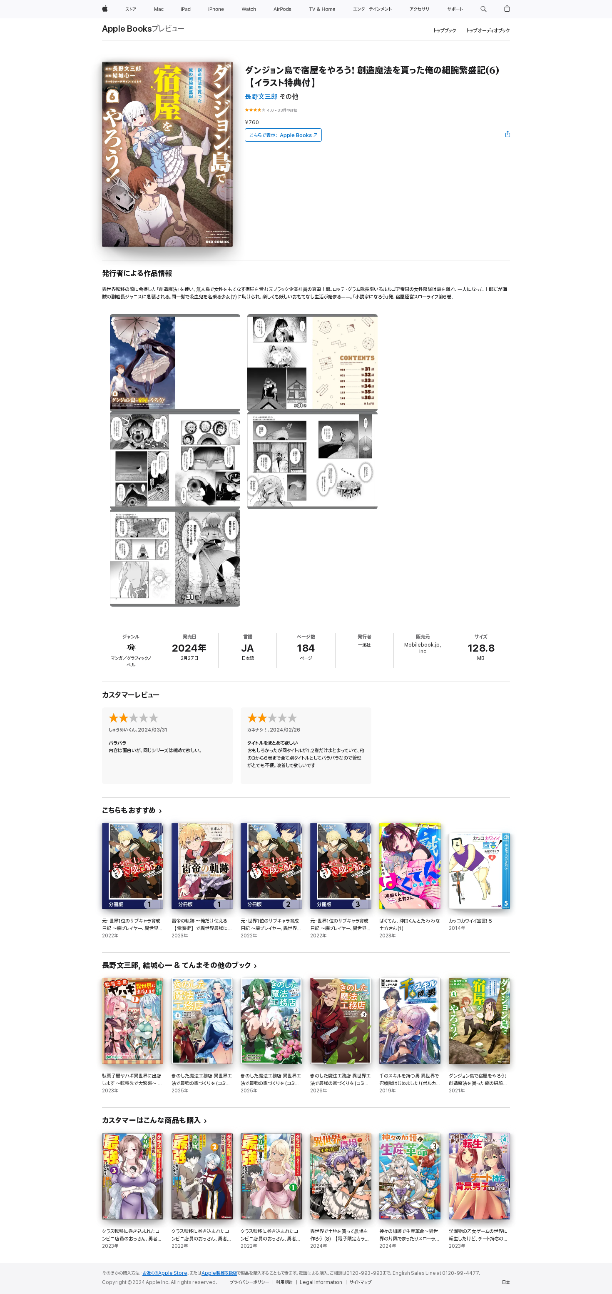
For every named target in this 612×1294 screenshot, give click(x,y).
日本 (506, 1282)
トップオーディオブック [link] (488, 30)
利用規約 (284, 1282)
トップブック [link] (444, 30)
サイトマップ (360, 1282)
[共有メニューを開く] (508, 135)
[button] (483, 9)
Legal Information (321, 1282)
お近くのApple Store (164, 1273)
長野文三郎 (261, 96)
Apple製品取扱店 (219, 1273)
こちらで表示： (280, 135)
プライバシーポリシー (249, 1282)
